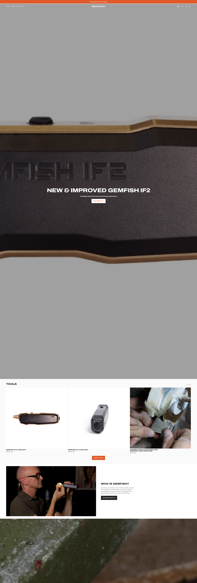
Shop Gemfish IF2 (98, 201)
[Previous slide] (8, 418)
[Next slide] (64, 418)
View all (189, 384)
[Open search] (182, 6)
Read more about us (109, 497)
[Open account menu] (185, 6)
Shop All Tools (98, 457)
